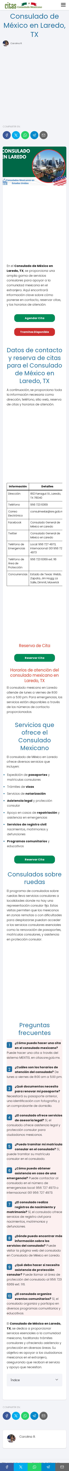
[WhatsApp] (25, 135)
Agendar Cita (34, 318)
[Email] (44, 135)
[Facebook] (7, 135)
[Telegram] (34, 135)
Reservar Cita (34, 658)
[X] (16, 135)
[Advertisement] (34, 85)
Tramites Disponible (34, 332)
